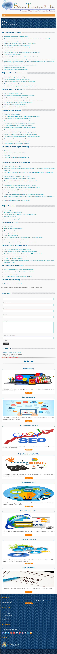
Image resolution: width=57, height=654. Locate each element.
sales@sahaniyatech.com (12, 356)
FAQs (5, 617)
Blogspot (31, 633)
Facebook (3, 633)
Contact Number (7, 303)
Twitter (6, 633)
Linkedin (8, 633)
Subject (5, 315)
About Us (6, 611)
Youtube (14, 633)
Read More (28, 478)
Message (5, 320)
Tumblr (25, 633)
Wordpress (28, 633)
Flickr (23, 633)
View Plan (28, 392)
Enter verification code (9, 335)
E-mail (4, 309)
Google (11, 633)
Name (4, 297)
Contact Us (6, 619)
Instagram (17, 633)
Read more (28, 603)
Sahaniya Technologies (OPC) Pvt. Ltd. (12, 352)
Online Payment (8, 615)
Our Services (7, 613)
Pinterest (20, 633)
